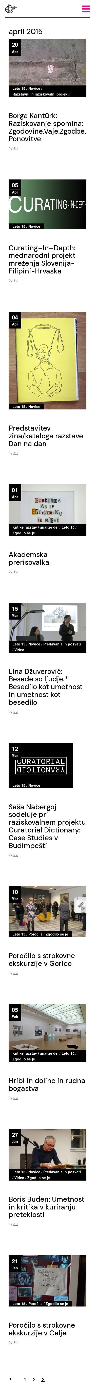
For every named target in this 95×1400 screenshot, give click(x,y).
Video (19, 649)
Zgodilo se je (23, 532)
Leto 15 (18, 88)
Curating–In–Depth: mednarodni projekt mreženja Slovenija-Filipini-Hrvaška (42, 259)
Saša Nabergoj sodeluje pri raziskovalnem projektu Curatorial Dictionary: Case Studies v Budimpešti (47, 826)
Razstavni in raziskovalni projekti (41, 94)
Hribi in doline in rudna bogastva (47, 1084)
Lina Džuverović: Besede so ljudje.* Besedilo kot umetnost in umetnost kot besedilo (46, 687)
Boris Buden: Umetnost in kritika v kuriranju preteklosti (46, 1207)
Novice (34, 88)
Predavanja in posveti (62, 643)
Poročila (35, 934)
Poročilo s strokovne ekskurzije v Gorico (42, 959)
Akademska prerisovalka (29, 558)
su (15, 147)
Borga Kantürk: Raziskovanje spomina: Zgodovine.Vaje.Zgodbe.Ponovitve (47, 127)
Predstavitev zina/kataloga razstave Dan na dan (46, 436)
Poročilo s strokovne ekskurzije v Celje (42, 1329)
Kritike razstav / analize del (35, 527)
